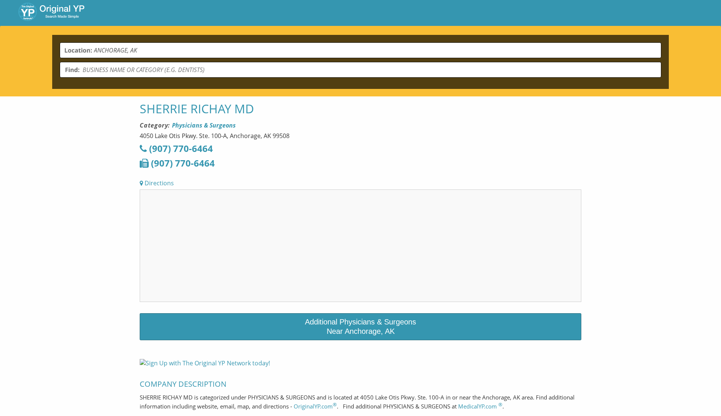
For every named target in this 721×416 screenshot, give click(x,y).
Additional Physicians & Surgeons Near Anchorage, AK (360, 326)
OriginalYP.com (315, 406)
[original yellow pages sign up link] (205, 363)
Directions (158, 183)
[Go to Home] (51, 12)
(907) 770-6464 (180, 148)
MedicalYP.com (480, 406)
